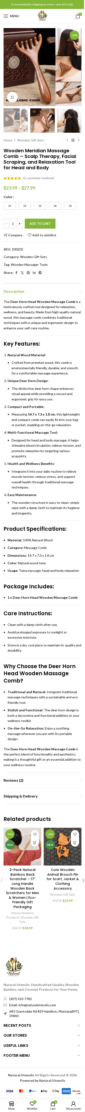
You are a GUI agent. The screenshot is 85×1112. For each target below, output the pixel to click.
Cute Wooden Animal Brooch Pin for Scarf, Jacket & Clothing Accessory (63, 879)
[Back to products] (73, 140)
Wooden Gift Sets (30, 140)
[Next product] (78, 140)
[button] (8, 67)
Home (8, 140)
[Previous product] (67, 140)
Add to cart (40, 223)
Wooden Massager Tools (29, 265)
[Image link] (14, 967)
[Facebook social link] (16, 273)
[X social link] (22, 273)
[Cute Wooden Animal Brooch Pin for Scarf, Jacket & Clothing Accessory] (62, 847)
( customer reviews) (38, 178)
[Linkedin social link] (34, 273)
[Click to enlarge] (12, 97)
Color (8, 197)
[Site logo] (42, 16)
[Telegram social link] (40, 273)
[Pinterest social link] (28, 273)
